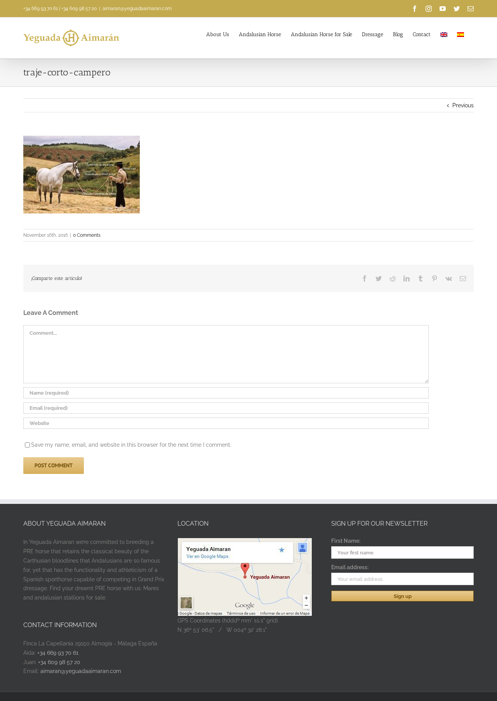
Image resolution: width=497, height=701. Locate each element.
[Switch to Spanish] (460, 33)
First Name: (345, 541)
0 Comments (87, 235)
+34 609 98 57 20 (79, 8)
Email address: (349, 567)
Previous (463, 105)
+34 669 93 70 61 (40, 8)
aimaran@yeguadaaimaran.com (137, 8)
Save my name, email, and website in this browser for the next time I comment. (131, 445)
